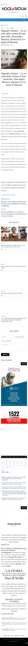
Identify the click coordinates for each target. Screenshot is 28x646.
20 (21, 463)
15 (2, 463)
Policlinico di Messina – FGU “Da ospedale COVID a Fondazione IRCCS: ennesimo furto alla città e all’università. (14, 214)
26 (17, 465)
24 (10, 465)
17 (10, 463)
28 (25, 465)
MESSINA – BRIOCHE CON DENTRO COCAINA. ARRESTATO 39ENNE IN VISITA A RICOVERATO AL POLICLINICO (14, 479)
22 (2, 465)
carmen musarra (6, 194)
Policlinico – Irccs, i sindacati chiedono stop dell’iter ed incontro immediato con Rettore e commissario (13, 203)
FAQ (12, 635)
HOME (5, 635)
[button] (2, 4)
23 (6, 465)
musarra (13, 194)
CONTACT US (16, 635)
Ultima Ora (6, 25)
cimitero (10, 194)
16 (6, 463)
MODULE (22, 635)
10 (10, 461)
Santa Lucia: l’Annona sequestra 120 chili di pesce (12, 293)
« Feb (3, 472)
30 (6, 467)
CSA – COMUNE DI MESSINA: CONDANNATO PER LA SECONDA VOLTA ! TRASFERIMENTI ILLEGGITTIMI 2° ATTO (13, 320)
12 (17, 461)
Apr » (8, 472)
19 (17, 463)
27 (21, 465)
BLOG (9, 635)
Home (2, 25)
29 (2, 467)
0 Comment (12, 28)
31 (10, 467)
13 (21, 461)
